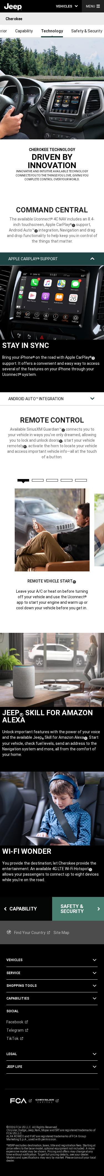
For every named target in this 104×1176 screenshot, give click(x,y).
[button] (67, 6)
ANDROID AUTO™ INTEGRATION (36, 399)
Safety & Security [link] (86, 31)
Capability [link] (24, 31)
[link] (13, 6)
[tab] (23, 480)
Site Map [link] (61, 933)
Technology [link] (52, 31)
